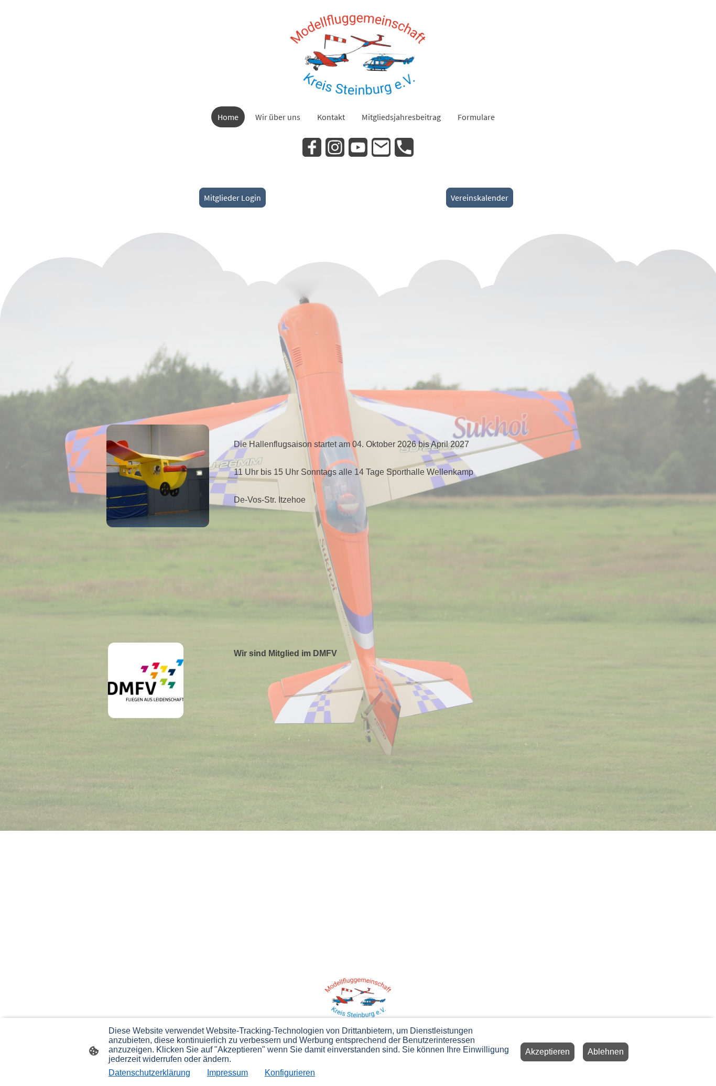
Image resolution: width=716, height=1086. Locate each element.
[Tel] (404, 147)
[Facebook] (311, 147)
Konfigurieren (290, 1072)
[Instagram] (335, 147)
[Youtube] (358, 147)
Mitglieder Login (232, 197)
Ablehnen (606, 1051)
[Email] (381, 147)
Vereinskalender (479, 197)
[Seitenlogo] (358, 53)
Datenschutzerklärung (149, 1072)
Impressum (227, 1072)
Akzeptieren (547, 1051)
